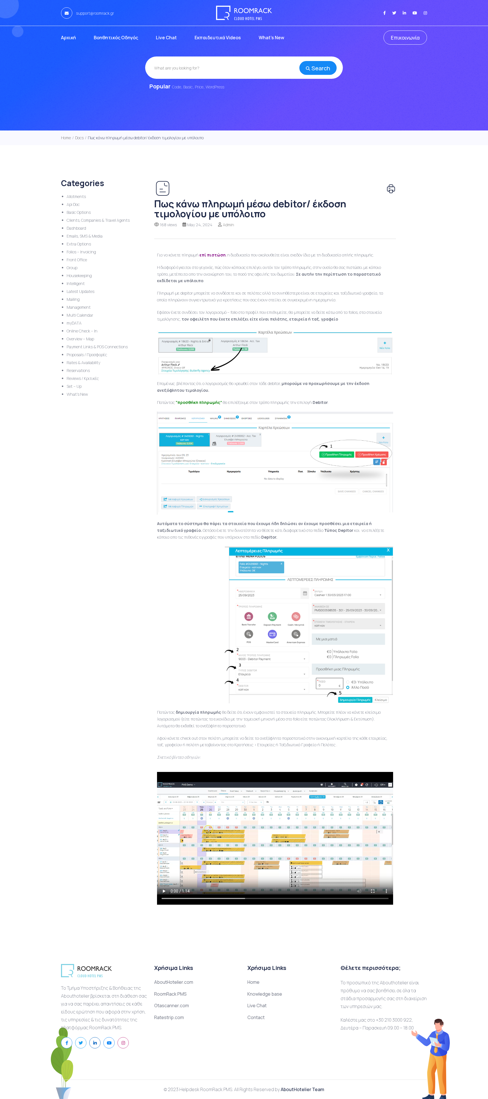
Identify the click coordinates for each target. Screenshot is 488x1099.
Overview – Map (80, 338)
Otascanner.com (171, 1005)
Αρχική (68, 37)
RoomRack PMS (170, 994)
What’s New (271, 37)
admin (228, 224)
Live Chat (166, 37)
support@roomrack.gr (94, 13)
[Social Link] (384, 13)
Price (199, 87)
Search (320, 68)
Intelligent (76, 283)
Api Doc (73, 204)
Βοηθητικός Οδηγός (116, 37)
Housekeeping (79, 275)
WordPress (215, 87)
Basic (188, 87)
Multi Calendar (80, 315)
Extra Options (79, 244)
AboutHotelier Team (302, 1089)
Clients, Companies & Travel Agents (98, 220)
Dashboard (76, 228)
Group (72, 267)
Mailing (73, 299)
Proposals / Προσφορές (87, 354)
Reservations (78, 370)
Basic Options (79, 212)
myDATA (74, 323)
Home (253, 982)
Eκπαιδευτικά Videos (218, 37)
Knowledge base (264, 994)
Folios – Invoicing (81, 251)
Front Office (77, 259)
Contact (256, 1017)
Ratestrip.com (169, 1017)
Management (79, 307)
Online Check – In (82, 331)
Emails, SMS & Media (85, 236)
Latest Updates (80, 291)
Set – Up (74, 386)
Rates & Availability (83, 362)
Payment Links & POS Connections (97, 346)
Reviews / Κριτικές (83, 378)
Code (176, 87)
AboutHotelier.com (173, 982)
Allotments (76, 196)
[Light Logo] (244, 13)
